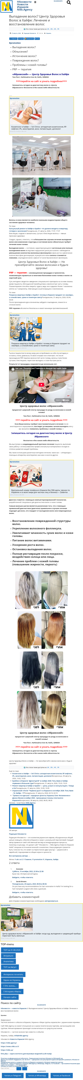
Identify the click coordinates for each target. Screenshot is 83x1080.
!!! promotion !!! (38, 859)
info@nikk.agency (21, 1035)
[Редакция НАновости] (21, 828)
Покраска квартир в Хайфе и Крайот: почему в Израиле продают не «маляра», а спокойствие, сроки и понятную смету (40, 344)
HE (60, 1)
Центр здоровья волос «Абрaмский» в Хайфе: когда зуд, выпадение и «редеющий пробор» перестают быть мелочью (41, 934)
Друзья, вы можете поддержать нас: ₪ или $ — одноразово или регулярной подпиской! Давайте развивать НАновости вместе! (40, 1060)
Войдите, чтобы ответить (22, 877)
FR (61, 1)
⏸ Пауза (21, 38)
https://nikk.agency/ (9, 1043)
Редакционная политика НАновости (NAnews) (44, 1058)
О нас (61, 1058)
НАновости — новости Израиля (13, 1008)
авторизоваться (51, 901)
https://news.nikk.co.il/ (10, 1046)
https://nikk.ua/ (7, 1050)
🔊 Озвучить (13, 38)
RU (55, 1)
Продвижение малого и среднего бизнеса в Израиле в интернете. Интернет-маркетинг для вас (32, 1062)
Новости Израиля (17, 1039)
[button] (41, 2)
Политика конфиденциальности (11, 1058)
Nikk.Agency (31, 803)
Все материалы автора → (19, 856)
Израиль (48, 33)
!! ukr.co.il (19, 859)
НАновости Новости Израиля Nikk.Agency (14, 1066)
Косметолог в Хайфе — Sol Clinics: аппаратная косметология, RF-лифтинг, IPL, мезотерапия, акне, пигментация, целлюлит (39, 127)
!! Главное (27, 859)
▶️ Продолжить (29, 38)
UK (56, 1)
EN (58, 1)
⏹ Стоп (37, 38)
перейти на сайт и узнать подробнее (41, 81)
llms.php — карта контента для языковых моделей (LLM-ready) (26, 1054)
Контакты (25, 1058)
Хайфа (55, 859)
